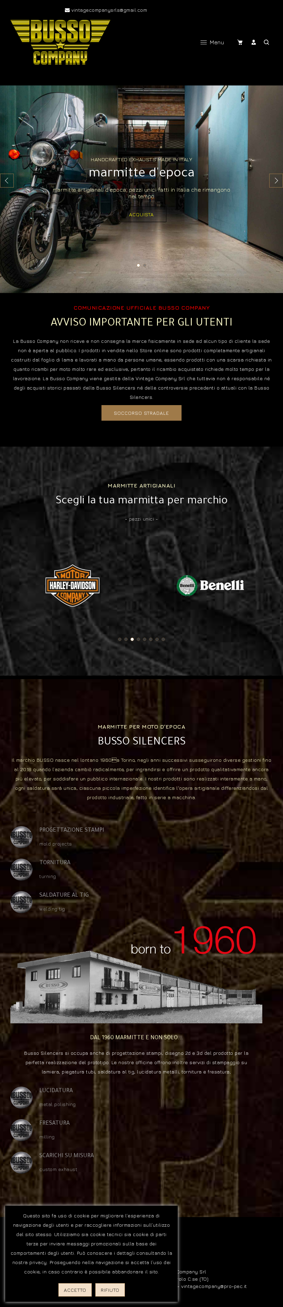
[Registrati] (254, 42)
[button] (276, 181)
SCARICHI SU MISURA (66, 1156)
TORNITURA (54, 863)
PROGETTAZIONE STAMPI (71, 831)
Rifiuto (110, 1290)
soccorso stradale (141, 413)
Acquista (141, 214)
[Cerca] (267, 42)
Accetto (75, 1290)
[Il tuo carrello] (241, 42)
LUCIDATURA (56, 1091)
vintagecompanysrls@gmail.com (108, 10)
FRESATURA (54, 1124)
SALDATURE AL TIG (64, 896)
